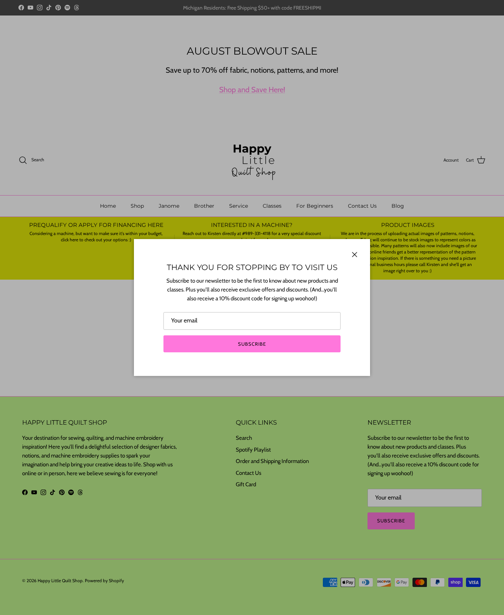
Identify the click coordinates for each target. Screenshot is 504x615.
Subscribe (252, 344)
